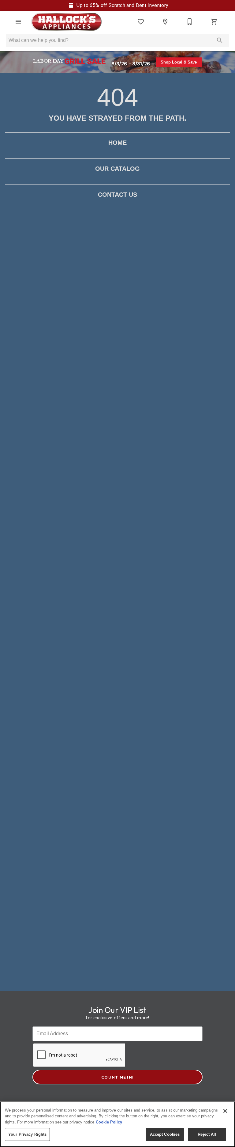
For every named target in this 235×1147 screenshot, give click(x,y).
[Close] (225, 1111)
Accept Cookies (165, 1134)
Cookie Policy (109, 1122)
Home (117, 142)
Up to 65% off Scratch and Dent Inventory (121, 5)
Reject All (207, 1134)
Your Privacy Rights (27, 1134)
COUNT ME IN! (117, 1077)
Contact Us (117, 194)
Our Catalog (117, 168)
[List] (140, 21)
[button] (18, 21)
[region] (117, 1124)
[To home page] (66, 22)
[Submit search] (219, 40)
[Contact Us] (189, 21)
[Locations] (165, 21)
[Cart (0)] (214, 21)
